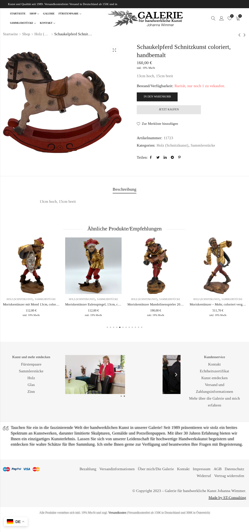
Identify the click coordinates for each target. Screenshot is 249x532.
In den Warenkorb (157, 96)
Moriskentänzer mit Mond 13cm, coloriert (32, 304)
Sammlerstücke (203, 145)
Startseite (10, 34)
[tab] (124, 190)
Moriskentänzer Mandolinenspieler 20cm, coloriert (162, 304)
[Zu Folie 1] (124, 396)
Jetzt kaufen (169, 109)
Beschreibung (124, 189)
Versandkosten (117, 512)
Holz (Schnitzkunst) (42, 34)
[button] (107, 327)
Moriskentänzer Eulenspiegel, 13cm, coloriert (96, 304)
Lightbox (114, 50)
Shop (26, 34)
